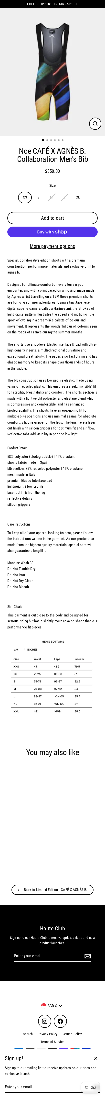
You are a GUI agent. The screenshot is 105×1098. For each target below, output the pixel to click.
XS (25, 197)
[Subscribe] (87, 956)
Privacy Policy (47, 1034)
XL (78, 197)
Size (52, 185)
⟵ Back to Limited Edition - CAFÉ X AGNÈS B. (52, 890)
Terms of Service (52, 1042)
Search (28, 1034)
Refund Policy (72, 1034)
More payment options (52, 246)
